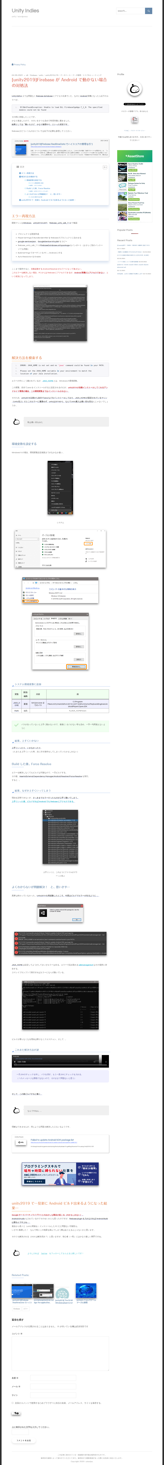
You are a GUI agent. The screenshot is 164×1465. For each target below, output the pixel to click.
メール (16, 1386)
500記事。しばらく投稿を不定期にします (130, 273)
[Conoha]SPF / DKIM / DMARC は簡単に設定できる (133, 245)
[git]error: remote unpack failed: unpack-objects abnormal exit (132, 266)
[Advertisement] (82, 44)
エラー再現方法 (27, 173)
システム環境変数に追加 (36, 183)
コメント (17, 1334)
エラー (25, 1309)
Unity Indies (25, 10)
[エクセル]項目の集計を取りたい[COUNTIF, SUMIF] (133, 255)
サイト (15, 1395)
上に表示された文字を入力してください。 (31, 1427)
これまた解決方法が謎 (36, 197)
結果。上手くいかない (36, 185)
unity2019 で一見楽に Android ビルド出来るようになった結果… (48, 200)
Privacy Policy (20, 64)
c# (27, 75)
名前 (15, 1378)
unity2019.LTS (51, 75)
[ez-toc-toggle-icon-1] (103, 167)
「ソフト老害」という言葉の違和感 (127, 261)
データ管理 (77, 75)
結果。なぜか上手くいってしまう (39, 191)
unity (41, 75)
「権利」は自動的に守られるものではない (129, 252)
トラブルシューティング (92, 75)
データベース (65, 75)
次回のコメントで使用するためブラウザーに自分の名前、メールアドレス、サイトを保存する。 (59, 1403)
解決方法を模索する (29, 177)
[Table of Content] (105, 167)
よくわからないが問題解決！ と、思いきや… (44, 194)
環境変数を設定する (34, 180)
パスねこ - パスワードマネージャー (134, 130)
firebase (33, 75)
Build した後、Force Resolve (38, 188)
